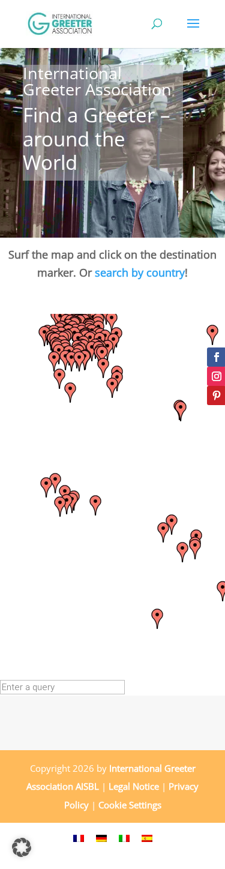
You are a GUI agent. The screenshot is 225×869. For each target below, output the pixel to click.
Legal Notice (134, 786)
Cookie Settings (129, 805)
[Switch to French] (78, 837)
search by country (140, 272)
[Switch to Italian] (124, 837)
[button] (60, 507)
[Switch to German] (101, 837)
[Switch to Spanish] (147, 837)
